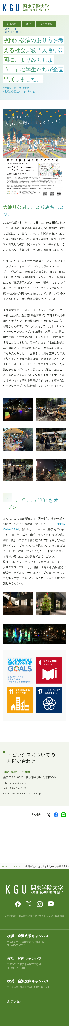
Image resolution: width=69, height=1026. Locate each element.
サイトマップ (46, 916)
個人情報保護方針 (28, 916)
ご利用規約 (10, 916)
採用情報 (59, 916)
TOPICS (17, 866)
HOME (5, 866)
